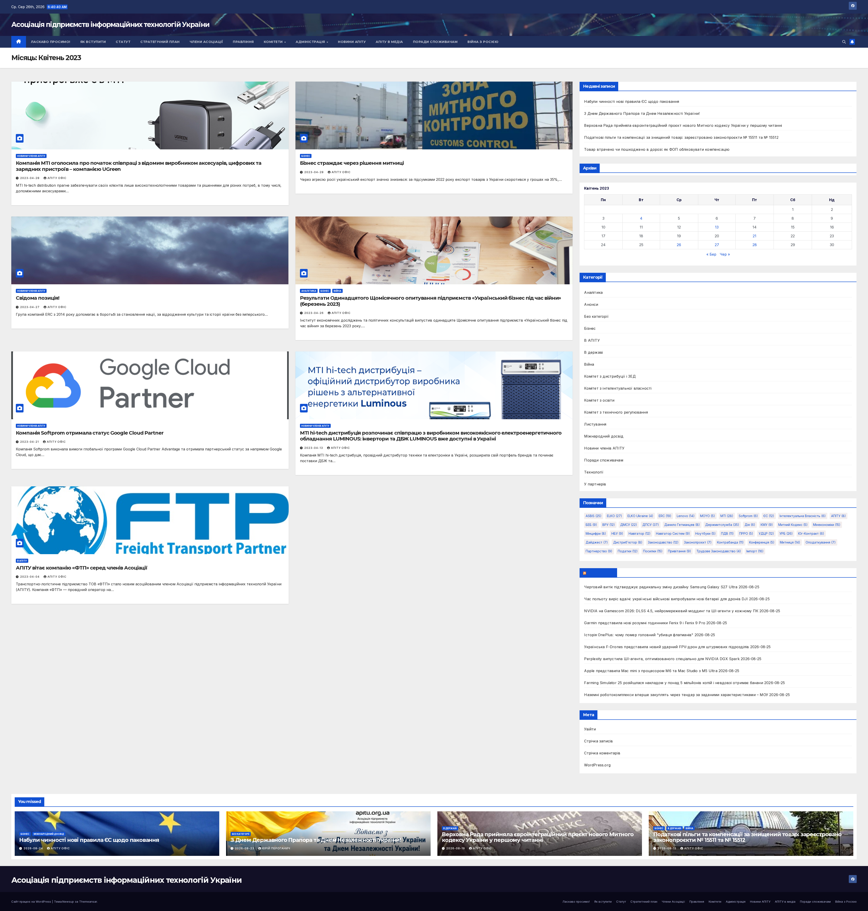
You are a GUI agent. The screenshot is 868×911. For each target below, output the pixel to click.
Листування (595, 424)
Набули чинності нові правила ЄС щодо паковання (631, 101)
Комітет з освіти (599, 400)
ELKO (614, 516)
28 (754, 244)
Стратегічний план (160, 42)
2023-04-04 (30, 576)
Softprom (748, 516)
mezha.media (600, 572)
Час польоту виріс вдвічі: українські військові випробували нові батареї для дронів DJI (666, 599)
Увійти (590, 729)
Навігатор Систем (673, 533)
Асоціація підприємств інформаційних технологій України (110, 24)
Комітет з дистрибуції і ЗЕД (609, 376)
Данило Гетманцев (682, 525)
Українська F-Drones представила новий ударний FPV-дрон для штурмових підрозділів (666, 647)
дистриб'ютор (627, 542)
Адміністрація (311, 42)
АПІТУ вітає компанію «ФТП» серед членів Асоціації (81, 568)
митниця (790, 542)
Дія (750, 525)
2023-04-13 (314, 448)
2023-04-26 (314, 313)
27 (717, 244)
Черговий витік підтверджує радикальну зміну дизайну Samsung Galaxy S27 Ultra (660, 587)
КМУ (767, 525)
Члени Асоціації (206, 42)
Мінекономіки (826, 525)
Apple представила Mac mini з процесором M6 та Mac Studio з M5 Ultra (650, 671)
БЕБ (591, 525)
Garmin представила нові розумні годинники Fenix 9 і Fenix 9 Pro (644, 623)
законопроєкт (698, 542)
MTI (726, 516)
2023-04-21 (30, 441)
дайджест (597, 542)
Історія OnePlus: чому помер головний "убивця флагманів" (638, 635)
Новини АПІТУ (352, 42)
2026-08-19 (456, 848)
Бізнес (305, 156)
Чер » (725, 254)
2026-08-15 (667, 848)
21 (754, 236)
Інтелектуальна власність (803, 516)
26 (679, 244)
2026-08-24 (34, 848)
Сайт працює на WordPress (31, 901)
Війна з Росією (482, 42)
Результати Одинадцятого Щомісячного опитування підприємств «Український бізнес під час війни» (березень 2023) (430, 301)
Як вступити (93, 42)
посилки (653, 551)
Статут (123, 42)
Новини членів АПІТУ (31, 156)
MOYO (707, 516)
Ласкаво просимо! (50, 42)
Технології (593, 472)
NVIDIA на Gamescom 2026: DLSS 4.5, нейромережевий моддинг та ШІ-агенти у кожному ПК (671, 611)
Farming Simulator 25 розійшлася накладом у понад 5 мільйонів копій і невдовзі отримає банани (673, 682)
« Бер (711, 254)
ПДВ (727, 533)
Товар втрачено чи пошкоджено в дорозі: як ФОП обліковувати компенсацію (656, 149)
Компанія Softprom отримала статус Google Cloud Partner (89, 433)
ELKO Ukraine (640, 516)
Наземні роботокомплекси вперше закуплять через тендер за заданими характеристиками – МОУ (676, 694)
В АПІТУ (22, 560)
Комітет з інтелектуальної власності (617, 388)
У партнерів (595, 484)
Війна (337, 291)
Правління (243, 42)
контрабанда (730, 542)
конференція (761, 542)
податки (628, 551)
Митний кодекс (793, 525)
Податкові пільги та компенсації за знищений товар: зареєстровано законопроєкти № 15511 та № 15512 (681, 137)
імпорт (755, 551)
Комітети (274, 42)
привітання (679, 551)
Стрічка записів (598, 741)
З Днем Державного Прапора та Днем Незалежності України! (642, 113)
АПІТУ (838, 516)
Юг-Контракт (811, 533)
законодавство (663, 542)
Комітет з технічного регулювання (616, 412)
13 (717, 227)
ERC (665, 516)
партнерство (599, 551)
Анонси (591, 304)
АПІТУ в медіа (389, 42)
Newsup (68, 901)
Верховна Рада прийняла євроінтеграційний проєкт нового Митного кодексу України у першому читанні (683, 125)
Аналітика (308, 291)
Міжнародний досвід (603, 436)
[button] (844, 42)
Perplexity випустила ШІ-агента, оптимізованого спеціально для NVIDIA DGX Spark (662, 659)
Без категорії (596, 316)
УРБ (786, 533)
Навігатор (640, 533)
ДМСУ (628, 525)
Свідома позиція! (37, 298)
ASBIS (593, 516)
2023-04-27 (30, 307)
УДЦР (766, 533)
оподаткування (821, 542)
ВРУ (608, 525)
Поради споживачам (435, 42)
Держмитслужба (722, 525)
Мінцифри (596, 533)
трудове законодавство (718, 551)
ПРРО (746, 533)
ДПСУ (650, 525)
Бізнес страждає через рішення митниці (352, 163)
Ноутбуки (705, 533)
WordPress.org (597, 765)
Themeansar (88, 901)
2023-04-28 (30, 178)
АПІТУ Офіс (56, 178)
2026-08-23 (245, 848)
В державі (593, 352)
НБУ (617, 533)
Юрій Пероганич (276, 848)
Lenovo (686, 516)
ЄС (768, 516)
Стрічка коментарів (602, 753)
